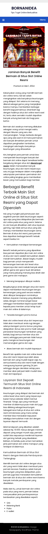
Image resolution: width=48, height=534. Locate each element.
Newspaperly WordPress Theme (24, 530)
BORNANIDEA (24, 8)
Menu (43, 19)
